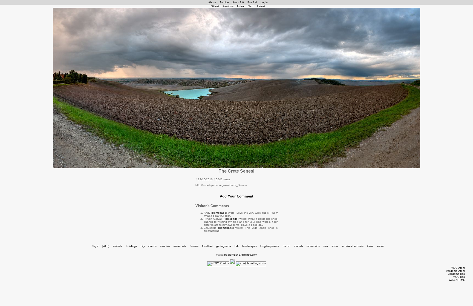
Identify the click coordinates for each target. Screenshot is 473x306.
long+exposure (269, 246)
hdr (237, 246)
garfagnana (223, 246)
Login (264, 2)
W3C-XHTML (457, 279)
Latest (261, 6)
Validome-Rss (456, 273)
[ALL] (105, 246)
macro (286, 246)
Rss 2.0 (252, 2)
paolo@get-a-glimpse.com (240, 254)
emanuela (180, 246)
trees (370, 246)
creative (165, 246)
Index (240, 6)
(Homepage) (219, 212)
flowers (194, 246)
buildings (131, 246)
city (143, 246)
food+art (207, 246)
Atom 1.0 (238, 2)
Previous (228, 6)
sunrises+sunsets (353, 246)
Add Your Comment (236, 196)
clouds (152, 246)
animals (117, 246)
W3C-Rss (459, 276)
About (212, 2)
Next (250, 6)
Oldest (215, 6)
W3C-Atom (458, 267)
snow (334, 246)
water (380, 246)
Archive (224, 2)
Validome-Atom (455, 270)
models (298, 246)
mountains (313, 246)
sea (325, 246)
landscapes (249, 246)
